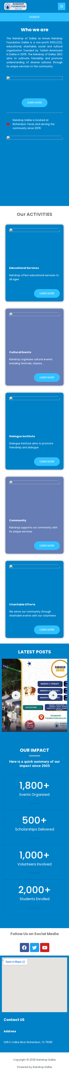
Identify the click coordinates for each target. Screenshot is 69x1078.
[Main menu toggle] (62, 6)
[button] (16, 695)
